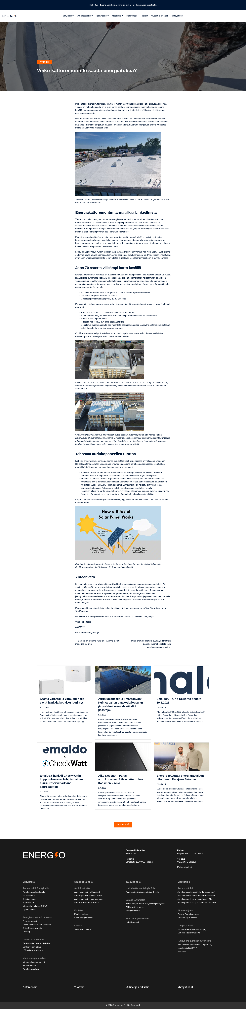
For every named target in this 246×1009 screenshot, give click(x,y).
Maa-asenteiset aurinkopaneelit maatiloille (196, 895)
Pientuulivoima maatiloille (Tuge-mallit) (195, 944)
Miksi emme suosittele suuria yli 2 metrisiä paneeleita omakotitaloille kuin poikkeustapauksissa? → (151, 644)
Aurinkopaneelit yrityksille (34, 892)
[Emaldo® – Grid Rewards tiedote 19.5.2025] (181, 679)
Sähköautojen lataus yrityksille (36, 943)
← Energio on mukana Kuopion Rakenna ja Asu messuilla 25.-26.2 (97, 642)
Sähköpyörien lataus (32, 947)
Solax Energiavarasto (32, 928)
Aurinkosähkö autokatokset (86, 902)
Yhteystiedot (177, 16)
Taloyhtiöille (101, 16)
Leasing (26, 931)
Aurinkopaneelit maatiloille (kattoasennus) (196, 892)
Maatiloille (116, 16)
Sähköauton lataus (82, 929)
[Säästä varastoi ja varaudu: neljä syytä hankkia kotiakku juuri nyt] (64, 679)
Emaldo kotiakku (81, 914)
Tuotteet (144, 16)
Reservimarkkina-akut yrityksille (37, 924)
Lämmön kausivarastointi (34, 962)
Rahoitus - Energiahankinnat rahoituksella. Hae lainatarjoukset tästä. (123, 5)
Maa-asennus (29, 895)
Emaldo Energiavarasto (188, 914)
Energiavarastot (30, 921)
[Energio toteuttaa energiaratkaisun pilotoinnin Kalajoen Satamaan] (181, 756)
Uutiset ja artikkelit (159, 16)
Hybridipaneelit (29, 909)
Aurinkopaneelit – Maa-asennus (88, 899)
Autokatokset (28, 902)
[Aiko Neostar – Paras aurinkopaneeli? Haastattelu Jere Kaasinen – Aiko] (123, 756)
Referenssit (131, 16)
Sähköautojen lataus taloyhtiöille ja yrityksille (146, 903)
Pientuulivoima (29, 965)
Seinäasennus (29, 899)
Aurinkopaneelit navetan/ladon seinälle (195, 899)
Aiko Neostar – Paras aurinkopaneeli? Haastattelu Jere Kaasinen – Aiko (120, 779)
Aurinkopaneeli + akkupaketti (87, 892)
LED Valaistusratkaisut (33, 950)
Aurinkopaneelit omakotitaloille (88, 895)
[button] (123, 824)
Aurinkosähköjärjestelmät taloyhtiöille (142, 892)
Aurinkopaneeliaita (31, 969)
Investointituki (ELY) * (187, 948)
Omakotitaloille (84, 16)
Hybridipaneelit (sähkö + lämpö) (192, 929)
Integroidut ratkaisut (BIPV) (35, 906)
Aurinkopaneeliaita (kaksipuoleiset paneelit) (197, 902)
